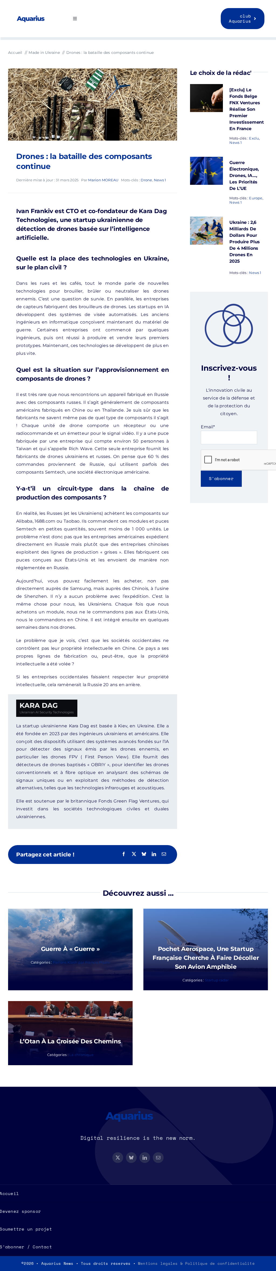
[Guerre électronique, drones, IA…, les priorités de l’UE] (206, 160)
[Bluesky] (144, 854)
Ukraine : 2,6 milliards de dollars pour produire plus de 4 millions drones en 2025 (244, 242)
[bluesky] (131, 1157)
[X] (134, 854)
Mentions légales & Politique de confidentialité (196, 1263)
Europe (255, 198)
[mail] (158, 1157)
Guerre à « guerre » (70, 949)
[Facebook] (124, 854)
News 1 (160, 180)
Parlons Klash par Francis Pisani (81, 962)
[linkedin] (144, 1157)
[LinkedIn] (154, 854)
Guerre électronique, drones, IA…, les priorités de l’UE (244, 175)
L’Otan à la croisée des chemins (70, 1041)
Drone (146, 180)
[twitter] (117, 1157)
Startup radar (217, 980)
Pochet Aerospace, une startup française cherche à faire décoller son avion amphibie (206, 957)
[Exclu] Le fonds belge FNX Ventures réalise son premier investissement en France (246, 109)
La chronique (81, 1055)
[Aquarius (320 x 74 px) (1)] (35, 16)
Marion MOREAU (103, 180)
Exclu (254, 138)
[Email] (164, 854)
